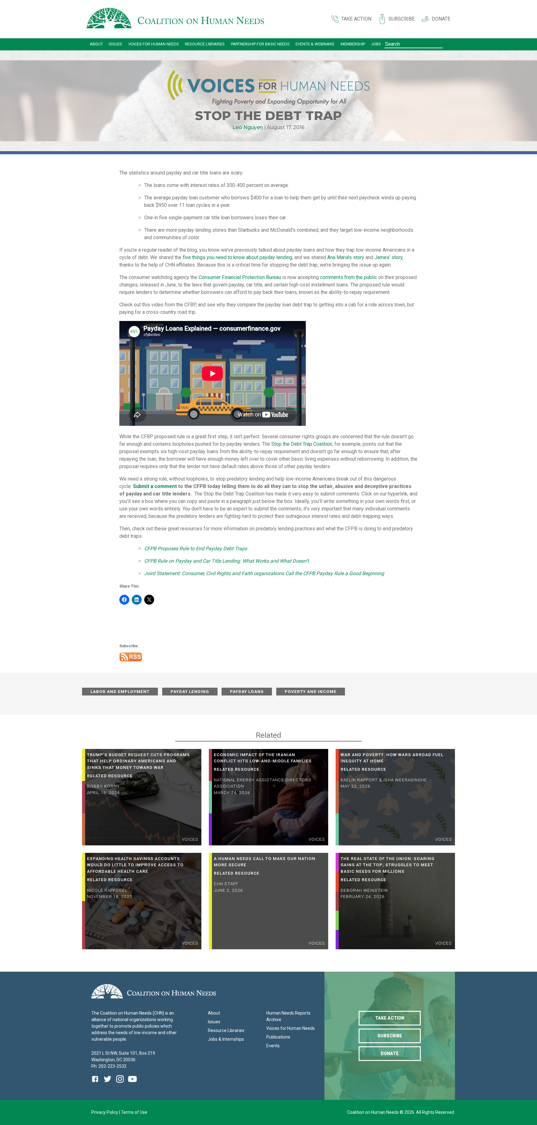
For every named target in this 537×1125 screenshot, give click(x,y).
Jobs (376, 44)
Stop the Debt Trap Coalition (301, 444)
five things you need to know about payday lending (237, 257)
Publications (278, 1036)
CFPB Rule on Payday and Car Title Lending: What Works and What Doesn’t (226, 561)
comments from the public (348, 277)
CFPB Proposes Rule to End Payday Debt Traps (195, 548)
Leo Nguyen (247, 127)
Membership (353, 44)
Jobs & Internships (226, 1039)
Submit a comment (155, 486)
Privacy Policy (105, 1112)
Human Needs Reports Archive (288, 1016)
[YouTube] (132, 1083)
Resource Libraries (205, 44)
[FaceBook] (96, 1083)
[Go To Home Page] (175, 19)
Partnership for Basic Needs (260, 44)
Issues (115, 44)
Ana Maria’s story (345, 257)
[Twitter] (107, 1083)
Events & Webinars (315, 44)
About (96, 44)
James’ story (388, 257)
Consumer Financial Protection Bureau (240, 277)
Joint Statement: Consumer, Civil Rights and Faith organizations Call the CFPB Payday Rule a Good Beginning (264, 573)
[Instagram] (120, 1083)
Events (273, 1045)
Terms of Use (134, 1112)
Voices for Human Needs (153, 44)
